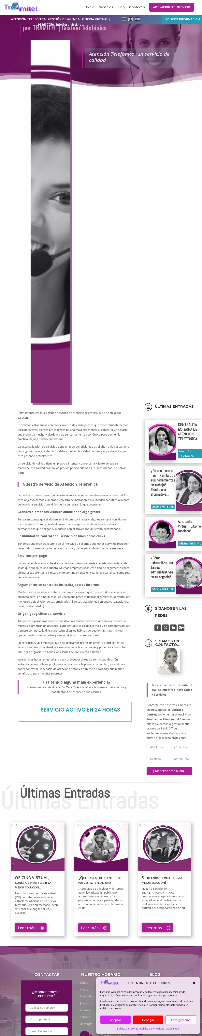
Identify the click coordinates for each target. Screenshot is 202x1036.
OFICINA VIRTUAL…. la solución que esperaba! (162, 880)
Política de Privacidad (152, 1028)
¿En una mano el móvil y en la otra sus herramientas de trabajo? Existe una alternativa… (163, 482)
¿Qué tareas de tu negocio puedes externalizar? (36, 880)
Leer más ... (28, 927)
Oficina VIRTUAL (163, 507)
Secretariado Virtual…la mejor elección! (98, 880)
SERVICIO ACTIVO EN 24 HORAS (80, 709)
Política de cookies (127, 1028)
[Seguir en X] (165, 627)
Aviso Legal (172, 1028)
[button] (194, 983)
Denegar (148, 1020)
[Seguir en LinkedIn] (173, 627)
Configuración (181, 1020)
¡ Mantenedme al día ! (169, 771)
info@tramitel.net (69, 24)
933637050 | (47, 24)
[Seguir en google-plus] (181, 627)
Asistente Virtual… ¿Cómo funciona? (189, 526)
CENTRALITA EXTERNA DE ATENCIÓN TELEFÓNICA (187, 431)
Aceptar (115, 1020)
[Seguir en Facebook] (157, 627)
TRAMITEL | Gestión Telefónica (70, 27)
